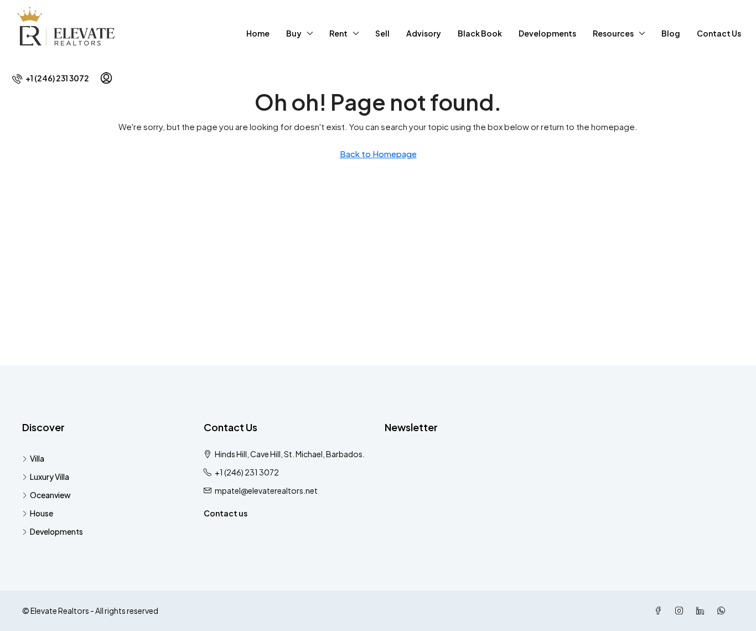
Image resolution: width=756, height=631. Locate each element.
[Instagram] (681, 611)
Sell (382, 33)
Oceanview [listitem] (50, 495)
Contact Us (719, 33)
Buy (294, 33)
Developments (547, 33)
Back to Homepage (378, 153)
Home (258, 33)
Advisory (423, 33)
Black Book (480, 33)
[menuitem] (51, 78)
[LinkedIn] (702, 611)
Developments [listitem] (56, 531)
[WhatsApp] (723, 611)
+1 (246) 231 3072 (247, 472)
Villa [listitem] (37, 458)
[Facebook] (660, 611)
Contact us (225, 513)
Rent (338, 33)
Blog (670, 33)
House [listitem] (41, 513)
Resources (613, 33)
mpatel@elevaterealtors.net (266, 490)
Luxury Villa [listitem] (49, 477)
